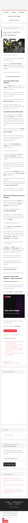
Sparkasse (11, 60)
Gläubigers (19, 188)
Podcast (9, 94)
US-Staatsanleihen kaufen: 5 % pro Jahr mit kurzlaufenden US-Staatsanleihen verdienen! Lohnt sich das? (12, 491)
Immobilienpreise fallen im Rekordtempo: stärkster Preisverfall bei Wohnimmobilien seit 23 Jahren (13, 480)
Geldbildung (14, 4)
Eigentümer (8, 190)
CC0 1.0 (20, 334)
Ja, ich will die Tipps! (9, 464)
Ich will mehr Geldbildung (10, 330)
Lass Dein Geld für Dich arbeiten (14, 363)
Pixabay (10, 334)
